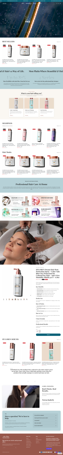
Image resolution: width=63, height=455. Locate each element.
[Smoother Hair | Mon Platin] (46, 201)
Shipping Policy (28, 442)
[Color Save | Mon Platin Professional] (16, 201)
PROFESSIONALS (29, 3)
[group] (31, 20)
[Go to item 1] (3, 299)
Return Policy (28, 444)
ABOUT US (39, 3)
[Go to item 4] (12, 299)
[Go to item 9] (27, 299)
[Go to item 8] (24, 299)
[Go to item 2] (6, 299)
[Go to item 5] (15, 299)
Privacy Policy (28, 445)
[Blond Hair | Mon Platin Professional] (46, 212)
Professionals (28, 441)
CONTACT (34, 3)
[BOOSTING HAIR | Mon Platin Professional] (16, 212)
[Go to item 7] (21, 299)
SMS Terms (28, 447)
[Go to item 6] (18, 299)
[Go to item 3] (9, 299)
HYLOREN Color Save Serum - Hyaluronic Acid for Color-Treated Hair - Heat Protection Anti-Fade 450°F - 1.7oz (54, 60)
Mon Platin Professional (40, 267)
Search (27, 438)
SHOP (23, 3)
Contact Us (28, 439)
